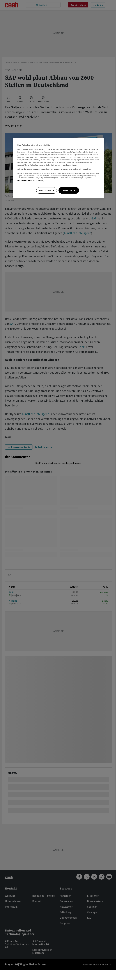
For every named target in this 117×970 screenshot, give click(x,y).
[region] (58, 168)
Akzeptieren (69, 190)
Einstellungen (46, 190)
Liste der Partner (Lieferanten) (30, 181)
